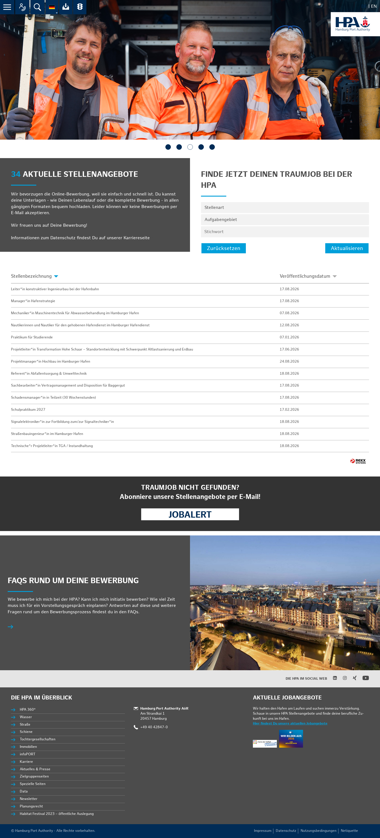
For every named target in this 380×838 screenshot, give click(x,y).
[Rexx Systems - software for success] (358, 461)
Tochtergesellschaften (37, 739)
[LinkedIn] (332, 679)
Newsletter (28, 799)
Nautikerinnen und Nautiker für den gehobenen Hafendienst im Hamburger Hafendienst (80, 325)
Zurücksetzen (223, 248)
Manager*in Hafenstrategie (33, 301)
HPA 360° (28, 710)
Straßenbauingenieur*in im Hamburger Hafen (47, 434)
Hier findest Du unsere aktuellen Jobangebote (290, 723)
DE (364, 6)
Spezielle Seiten (33, 784)
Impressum (262, 831)
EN (374, 6)
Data (24, 791)
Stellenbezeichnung (31, 276)
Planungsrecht (31, 806)
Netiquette (349, 831)
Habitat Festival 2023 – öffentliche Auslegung (57, 814)
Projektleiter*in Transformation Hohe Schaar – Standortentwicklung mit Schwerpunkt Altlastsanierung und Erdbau (102, 349)
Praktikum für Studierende (32, 337)
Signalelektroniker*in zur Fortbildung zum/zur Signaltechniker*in (62, 422)
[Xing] (352, 679)
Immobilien (28, 747)
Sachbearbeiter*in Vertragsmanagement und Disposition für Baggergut (68, 385)
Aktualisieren (347, 248)
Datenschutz (286, 831)
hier (155, 238)
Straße (25, 725)
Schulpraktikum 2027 (28, 410)
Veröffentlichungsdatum (305, 276)
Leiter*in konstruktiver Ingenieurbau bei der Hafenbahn (55, 289)
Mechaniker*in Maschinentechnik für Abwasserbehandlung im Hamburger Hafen (75, 313)
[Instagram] (342, 679)
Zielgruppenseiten (34, 776)
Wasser (26, 717)
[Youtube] (363, 680)
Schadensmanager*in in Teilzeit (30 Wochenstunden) (53, 398)
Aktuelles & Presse (35, 769)
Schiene (26, 732)
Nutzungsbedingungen (318, 831)
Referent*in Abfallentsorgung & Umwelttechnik (49, 374)
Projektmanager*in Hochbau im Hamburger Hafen (50, 362)
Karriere (26, 762)
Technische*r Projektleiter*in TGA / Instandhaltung (52, 446)
